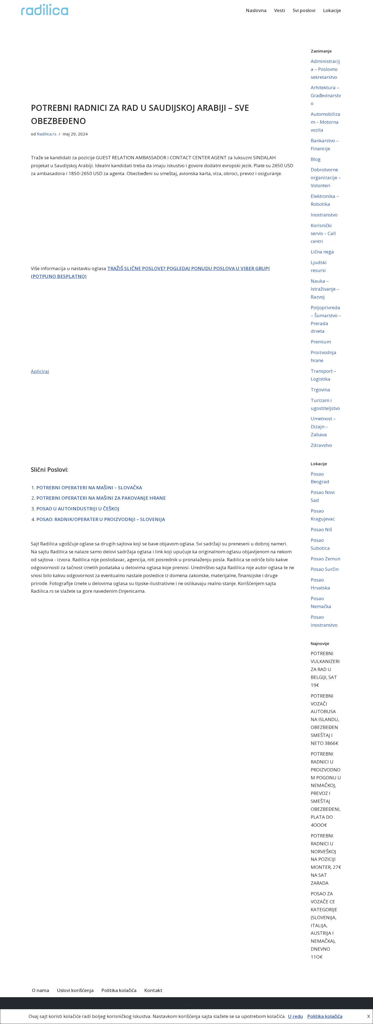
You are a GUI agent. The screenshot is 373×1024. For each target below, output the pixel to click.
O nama (40, 990)
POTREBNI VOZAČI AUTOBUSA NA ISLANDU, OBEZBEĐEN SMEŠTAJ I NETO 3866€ (325, 719)
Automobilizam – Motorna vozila (325, 122)
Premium (321, 342)
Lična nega (322, 251)
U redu (295, 1016)
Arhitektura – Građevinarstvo (326, 95)
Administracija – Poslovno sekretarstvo (325, 69)
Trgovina (320, 389)
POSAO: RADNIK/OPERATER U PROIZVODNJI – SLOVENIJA (100, 519)
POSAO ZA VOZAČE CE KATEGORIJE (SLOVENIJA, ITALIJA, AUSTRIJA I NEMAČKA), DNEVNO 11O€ (324, 925)
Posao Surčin (325, 569)
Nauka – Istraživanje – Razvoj (325, 289)
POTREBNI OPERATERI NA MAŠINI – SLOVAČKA (89, 487)
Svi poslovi (304, 10)
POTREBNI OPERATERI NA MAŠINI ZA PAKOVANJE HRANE (101, 498)
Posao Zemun (325, 559)
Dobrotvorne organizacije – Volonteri (326, 177)
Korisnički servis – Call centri (323, 233)
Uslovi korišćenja (75, 990)
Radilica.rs (47, 134)
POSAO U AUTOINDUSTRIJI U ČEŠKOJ (77, 508)
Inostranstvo (324, 215)
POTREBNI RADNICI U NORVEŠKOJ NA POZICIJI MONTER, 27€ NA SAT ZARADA (326, 859)
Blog (316, 159)
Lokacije (332, 10)
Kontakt (153, 990)
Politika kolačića (119, 990)
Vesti (279, 10)
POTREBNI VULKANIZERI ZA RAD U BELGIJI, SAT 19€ (325, 669)
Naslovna (256, 10)
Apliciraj (40, 371)
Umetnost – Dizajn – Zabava (323, 426)
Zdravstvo (321, 445)
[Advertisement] (162, 60)
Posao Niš (321, 529)
